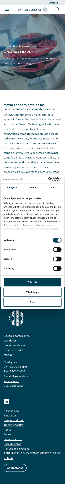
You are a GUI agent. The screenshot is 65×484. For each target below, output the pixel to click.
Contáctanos (15, 467)
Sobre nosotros (13, 439)
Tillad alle (32, 282)
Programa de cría (14, 420)
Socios (7, 434)
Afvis (32, 302)
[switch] (57, 249)
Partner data (11, 410)
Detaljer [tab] (32, 187)
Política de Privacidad (17, 448)
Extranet (53, 2)
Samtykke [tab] (11, 187)
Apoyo (7, 429)
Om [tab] (53, 187)
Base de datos (12, 444)
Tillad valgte (32, 292)
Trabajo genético (13, 424)
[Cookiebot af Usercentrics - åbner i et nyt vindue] (48, 179)
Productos (10, 415)
